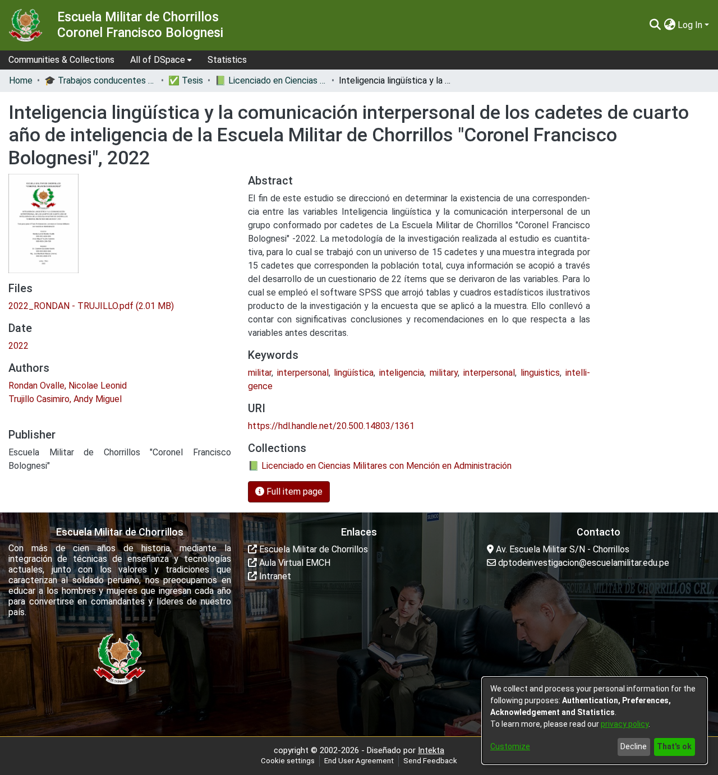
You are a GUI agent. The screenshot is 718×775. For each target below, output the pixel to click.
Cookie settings (288, 760)
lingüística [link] (354, 372)
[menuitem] (161, 60)
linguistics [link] (540, 372)
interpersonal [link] (303, 372)
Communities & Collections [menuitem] (61, 59)
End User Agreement (359, 760)
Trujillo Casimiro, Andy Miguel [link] (65, 399)
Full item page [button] (293, 491)
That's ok (674, 746)
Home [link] (21, 80)
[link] (91, 306)
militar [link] (259, 372)
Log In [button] (691, 25)
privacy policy (624, 723)
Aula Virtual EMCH (293, 562)
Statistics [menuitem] (227, 59)
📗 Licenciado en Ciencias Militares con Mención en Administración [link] (271, 80)
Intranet (274, 576)
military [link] (444, 372)
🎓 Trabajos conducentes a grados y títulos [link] (100, 80)
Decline (633, 746)
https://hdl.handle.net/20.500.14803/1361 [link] (331, 426)
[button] (655, 25)
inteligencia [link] (401, 372)
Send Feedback (430, 760)
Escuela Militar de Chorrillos (312, 549)
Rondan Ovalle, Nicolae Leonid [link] (67, 385)
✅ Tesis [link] (185, 80)
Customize (510, 746)
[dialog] (594, 720)
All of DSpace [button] (157, 59)
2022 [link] (18, 345)
